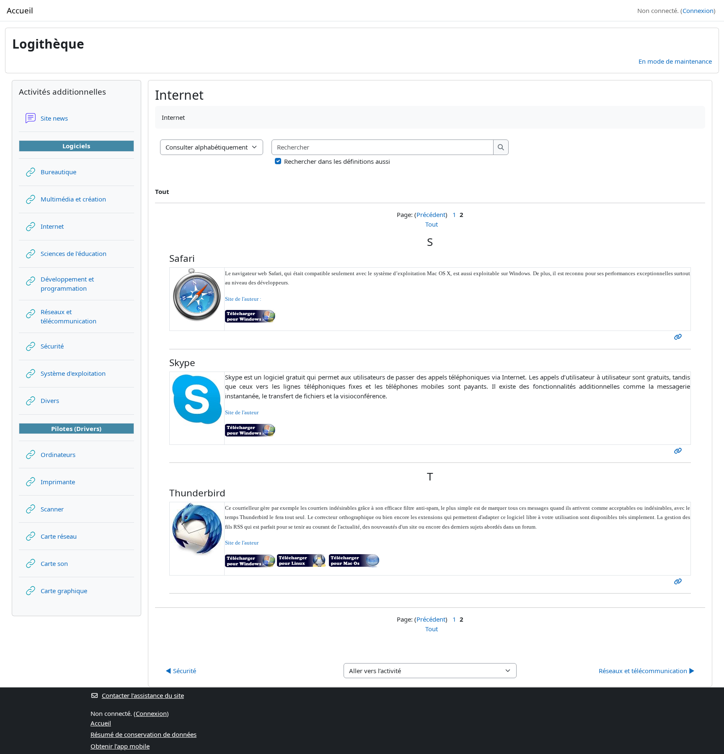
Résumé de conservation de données (143, 734)
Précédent (430, 214)
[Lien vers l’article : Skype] (679, 451)
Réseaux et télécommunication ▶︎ (647, 670)
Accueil (100, 723)
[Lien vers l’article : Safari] (679, 337)
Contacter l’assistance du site (143, 695)
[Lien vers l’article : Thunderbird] (679, 581)
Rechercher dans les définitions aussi (337, 161)
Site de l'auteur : (243, 299)
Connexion (698, 10)
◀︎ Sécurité (180, 670)
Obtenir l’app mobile (120, 746)
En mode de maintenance (675, 61)
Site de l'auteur (242, 412)
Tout (431, 224)
